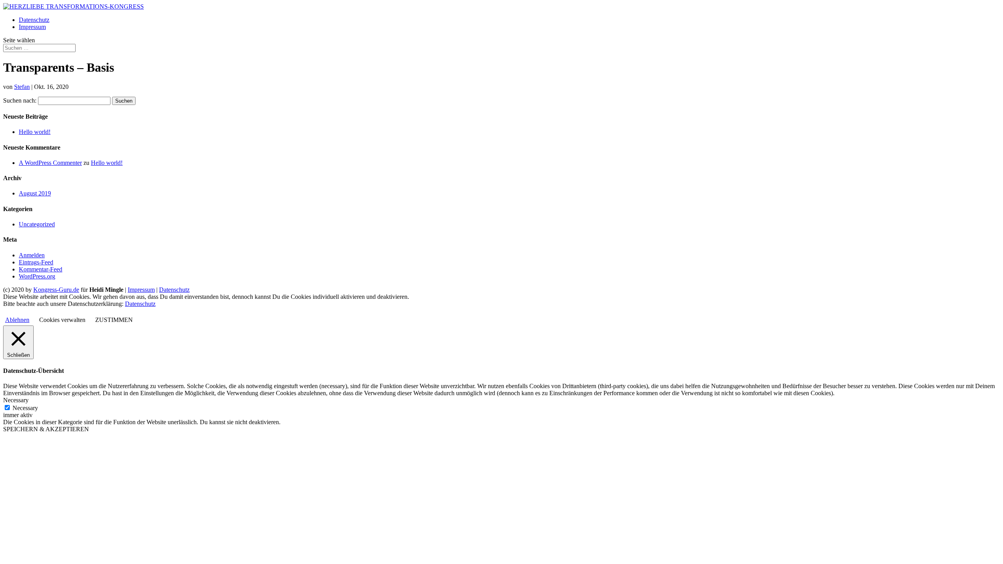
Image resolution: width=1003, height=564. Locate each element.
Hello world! (35, 131)
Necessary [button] (16, 400)
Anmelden (32, 255)
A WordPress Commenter (50, 162)
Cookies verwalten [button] (62, 319)
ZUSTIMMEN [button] (114, 319)
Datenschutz (34, 19)
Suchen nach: (19, 100)
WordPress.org (37, 276)
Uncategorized (37, 224)
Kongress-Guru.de (56, 289)
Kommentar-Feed (40, 269)
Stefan (22, 86)
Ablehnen (17, 319)
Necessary (25, 408)
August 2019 (35, 193)
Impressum (32, 27)
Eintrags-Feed (36, 262)
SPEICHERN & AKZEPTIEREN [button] (46, 429)
